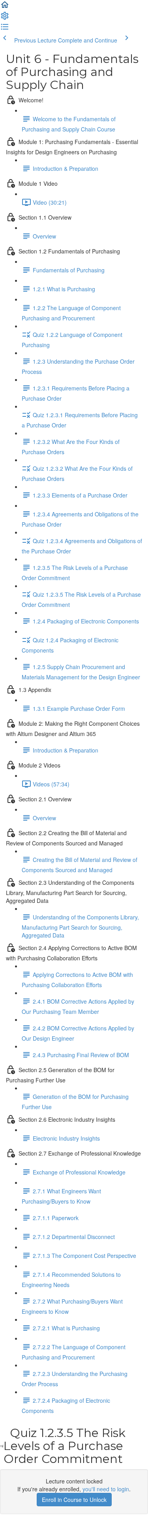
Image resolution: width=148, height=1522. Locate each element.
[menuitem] (4, 18)
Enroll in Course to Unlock (74, 1500)
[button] (4, 7)
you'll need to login (105, 1489)
